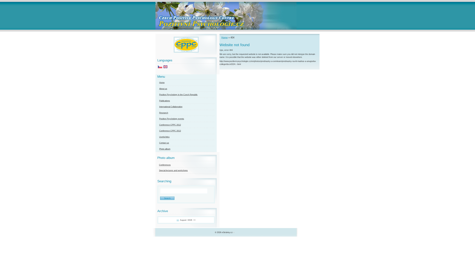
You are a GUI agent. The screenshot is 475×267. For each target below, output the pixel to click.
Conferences (165, 165)
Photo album (164, 149)
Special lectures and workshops (173, 170)
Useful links (164, 137)
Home (224, 37)
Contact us (164, 143)
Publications (164, 101)
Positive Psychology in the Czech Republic (178, 94)
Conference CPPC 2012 (170, 125)
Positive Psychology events (171, 119)
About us (163, 89)
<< (178, 220)
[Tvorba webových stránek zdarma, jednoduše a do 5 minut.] (234, 232)
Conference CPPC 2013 (170, 131)
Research (163, 113)
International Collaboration (170, 107)
